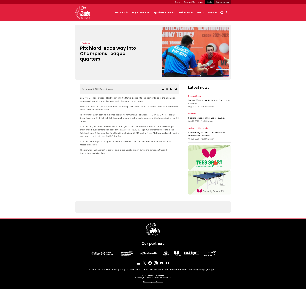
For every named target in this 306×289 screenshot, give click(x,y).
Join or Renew (222, 2)
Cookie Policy (134, 269)
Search (221, 12)
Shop (200, 2)
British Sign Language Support (203, 269)
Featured (86, 43)
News (177, 2)
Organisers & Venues (164, 12)
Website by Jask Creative (153, 282)
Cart (227, 13)
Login (209, 2)
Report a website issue (175, 269)
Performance (186, 12)
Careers (106, 269)
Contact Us (189, 2)
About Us (212, 12)
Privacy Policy (118, 269)
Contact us (94, 269)
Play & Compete (140, 12)
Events (200, 12)
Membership (121, 12)
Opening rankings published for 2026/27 (206, 118)
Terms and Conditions (152, 269)
